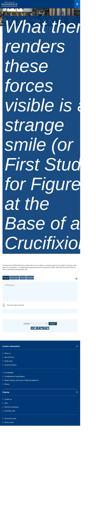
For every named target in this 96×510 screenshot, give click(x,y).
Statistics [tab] (30, 277)
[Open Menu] (77, 4)
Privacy (7, 384)
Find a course (9, 422)
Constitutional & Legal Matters (14, 376)
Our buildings (8, 372)
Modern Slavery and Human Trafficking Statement (21, 380)
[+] (76, 278)
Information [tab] (14, 277)
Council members (10, 365)
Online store (8, 361)
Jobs (6, 403)
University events (10, 418)
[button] (4, 305)
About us (7, 353)
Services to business (11, 407)
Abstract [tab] (6, 277)
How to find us (9, 357)
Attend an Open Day (11, 426)
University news (9, 411)
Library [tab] (22, 277)
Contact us (8, 399)
